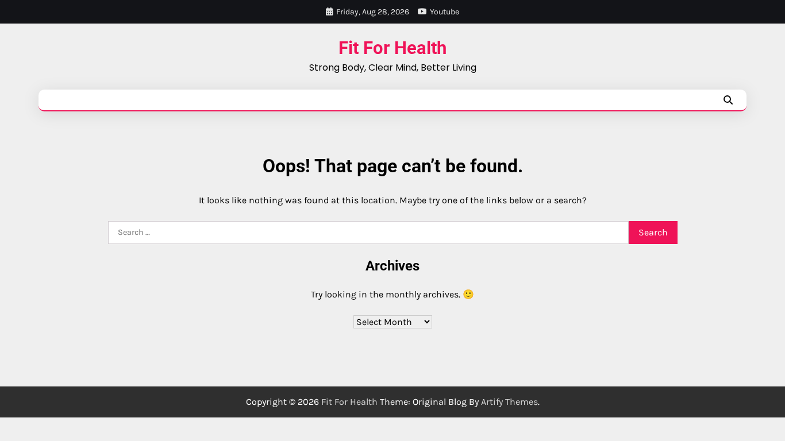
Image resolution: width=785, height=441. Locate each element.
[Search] (728, 100)
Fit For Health (392, 48)
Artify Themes (509, 401)
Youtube (444, 12)
